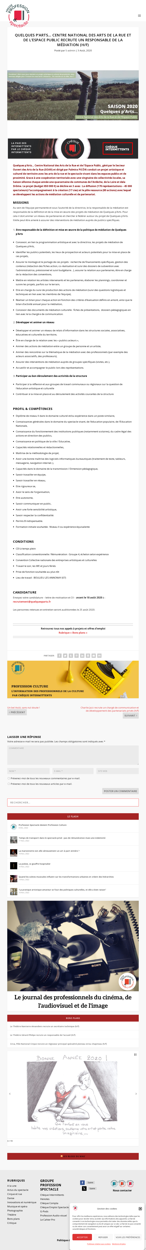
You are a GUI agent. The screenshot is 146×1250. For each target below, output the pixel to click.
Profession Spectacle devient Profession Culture (42, 825)
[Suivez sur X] (84, 1188)
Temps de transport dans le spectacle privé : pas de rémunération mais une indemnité (62, 838)
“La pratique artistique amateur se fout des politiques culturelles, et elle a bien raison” (62, 889)
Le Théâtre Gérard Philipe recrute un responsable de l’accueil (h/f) (42, 1035)
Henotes (44, 1199)
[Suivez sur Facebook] (82, 1182)
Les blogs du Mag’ (74, 1156)
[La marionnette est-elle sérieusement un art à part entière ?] (13, 852)
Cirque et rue (14, 1194)
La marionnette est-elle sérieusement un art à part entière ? (49, 851)
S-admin (70, 50)
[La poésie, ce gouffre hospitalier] (13, 865)
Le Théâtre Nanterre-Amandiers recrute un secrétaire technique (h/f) (44, 1026)
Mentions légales (119, 1244)
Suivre (90, 1182)
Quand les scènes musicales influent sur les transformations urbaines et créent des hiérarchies (66, 876)
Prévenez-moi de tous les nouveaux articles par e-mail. (41, 783)
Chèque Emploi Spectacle (54, 1207)
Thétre (12, 1214)
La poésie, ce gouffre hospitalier (34, 863)
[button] (140, 1208)
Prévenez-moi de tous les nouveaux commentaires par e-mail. (45, 778)
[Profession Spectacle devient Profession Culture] (13, 826)
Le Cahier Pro (47, 1219)
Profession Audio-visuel (53, 1215)
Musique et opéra (17, 1206)
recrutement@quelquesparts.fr (32, 601)
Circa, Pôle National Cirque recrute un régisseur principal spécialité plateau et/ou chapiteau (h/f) (58, 1043)
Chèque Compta (49, 1203)
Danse (11, 1198)
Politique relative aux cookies (99, 1244)
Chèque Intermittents (52, 1194)
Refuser (103, 1237)
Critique (12, 1223)
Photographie (15, 1210)
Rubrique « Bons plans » (73, 632)
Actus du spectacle (17, 1190)
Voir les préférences (128, 1237)
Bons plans (73, 1018)
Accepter (82, 1237)
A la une (12, 1185)
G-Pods (44, 1211)
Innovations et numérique (21, 1202)
